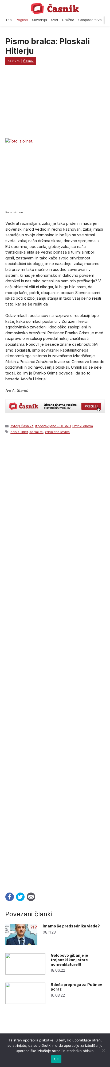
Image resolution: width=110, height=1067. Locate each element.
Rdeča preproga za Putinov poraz (76, 986)
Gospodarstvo (90, 20)
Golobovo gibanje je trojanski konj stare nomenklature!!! (69, 960)
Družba (68, 20)
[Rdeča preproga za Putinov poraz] (25, 1002)
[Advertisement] (55, 662)
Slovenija (39, 20)
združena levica (57, 432)
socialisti (36, 432)
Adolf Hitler (19, 432)
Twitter (20, 897)
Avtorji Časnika (21, 426)
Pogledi (22, 20)
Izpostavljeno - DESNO (53, 426)
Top (8, 20)
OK (56, 1059)
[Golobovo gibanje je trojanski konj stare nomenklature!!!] (25, 973)
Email (31, 897)
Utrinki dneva (82, 426)
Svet (54, 20)
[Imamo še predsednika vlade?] (21, 943)
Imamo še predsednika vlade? (71, 926)
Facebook (9, 897)
